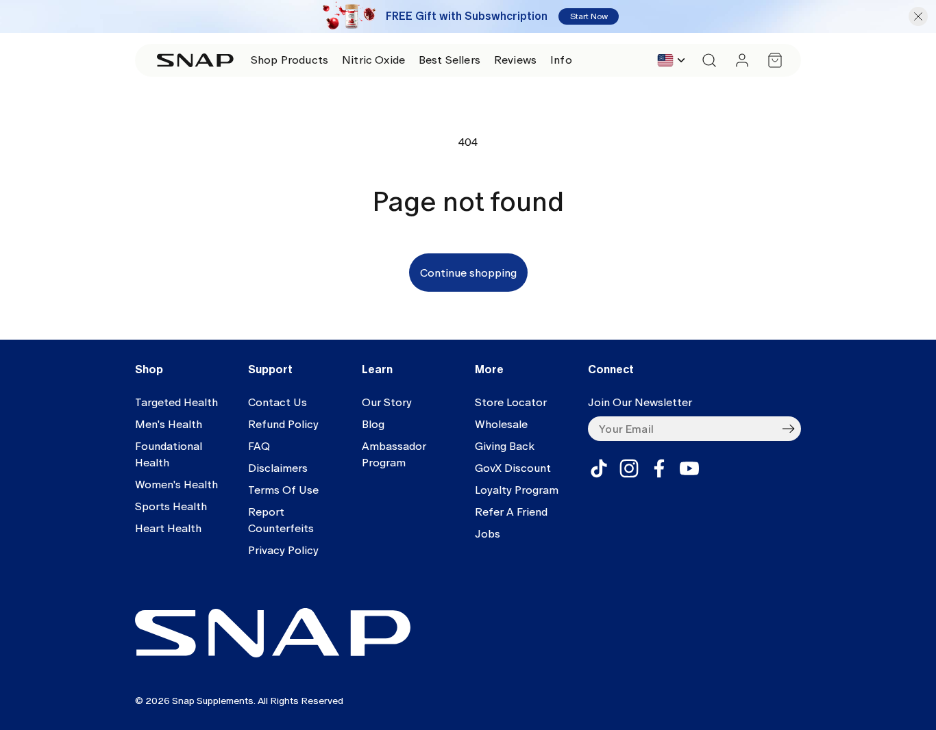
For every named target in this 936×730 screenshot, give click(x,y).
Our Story (387, 402)
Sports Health (171, 506)
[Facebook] (659, 468)
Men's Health (168, 424)
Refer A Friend (511, 511)
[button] (289, 60)
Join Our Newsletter (640, 402)
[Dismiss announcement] (918, 16)
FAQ (259, 446)
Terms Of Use (283, 489)
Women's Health (176, 484)
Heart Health (168, 528)
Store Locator (511, 402)
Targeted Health (176, 402)
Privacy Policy (283, 550)
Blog (373, 424)
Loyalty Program (516, 489)
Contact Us (277, 402)
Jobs (487, 533)
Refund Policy (283, 424)
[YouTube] (689, 468)
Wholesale (501, 424)
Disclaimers (278, 468)
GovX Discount (513, 468)
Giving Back (504, 446)
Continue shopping (468, 272)
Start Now (589, 16)
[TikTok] (599, 468)
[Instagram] (629, 468)
